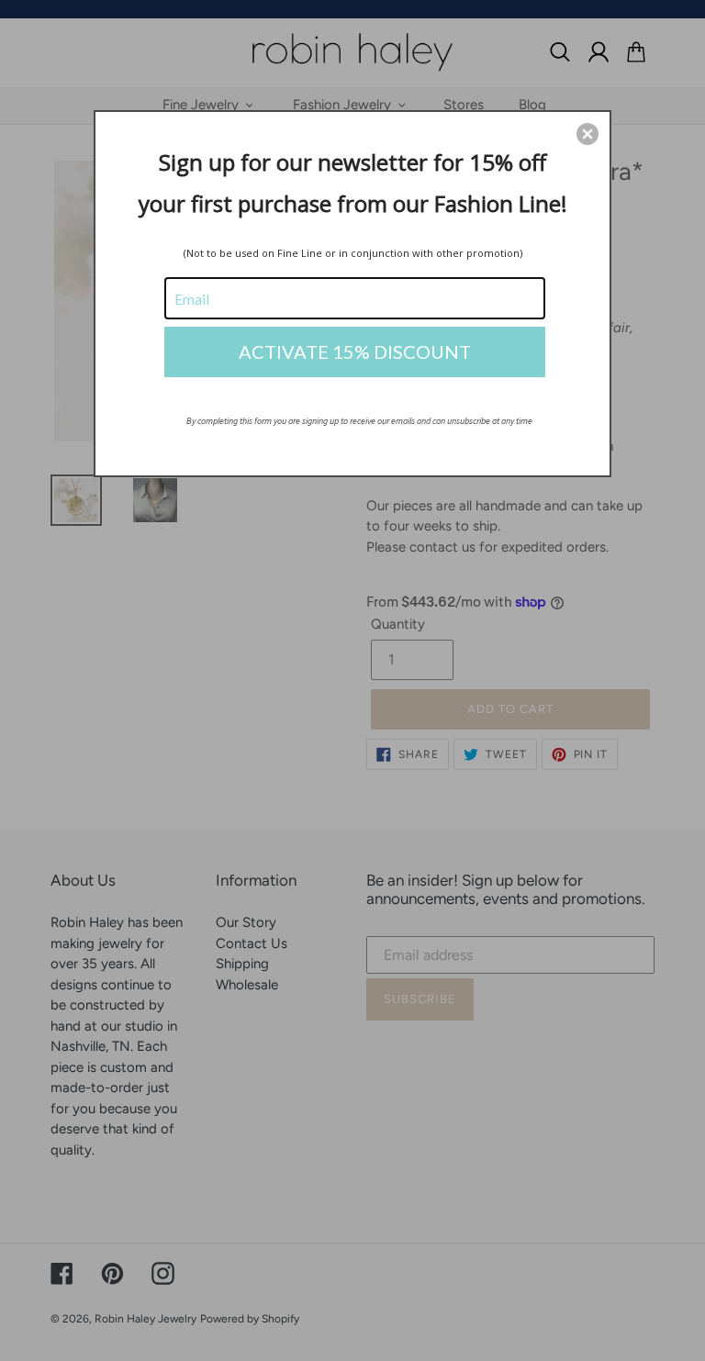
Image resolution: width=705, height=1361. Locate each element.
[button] (587, 134)
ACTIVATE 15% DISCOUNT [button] (355, 351)
